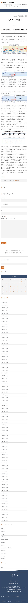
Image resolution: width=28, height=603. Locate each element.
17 (2, 288)
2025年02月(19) (4, 351)
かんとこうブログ (23, 15)
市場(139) (3, 531)
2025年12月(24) (4, 324)
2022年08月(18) (4, 433)
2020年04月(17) (4, 509)
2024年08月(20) (4, 367)
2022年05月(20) (4, 441)
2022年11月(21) (4, 424)
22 (21, 288)
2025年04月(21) (4, 345)
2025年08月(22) (4, 335)
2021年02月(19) (4, 482)
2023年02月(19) (4, 416)
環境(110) (3, 558)
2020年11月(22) (4, 490)
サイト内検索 (16, 596)
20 (14, 288)
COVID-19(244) (4, 539)
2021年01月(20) (4, 484)
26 (10, 291)
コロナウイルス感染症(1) (6, 547)
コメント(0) (16, 180)
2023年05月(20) (4, 408)
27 (14, 291)
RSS (2, 567)
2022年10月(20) (4, 427)
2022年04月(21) (4, 444)
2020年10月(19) (4, 493)
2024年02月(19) (4, 384)
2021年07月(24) (4, 468)
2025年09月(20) (4, 332)
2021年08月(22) (4, 465)
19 (10, 288)
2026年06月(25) (4, 307)
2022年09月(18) (4, 430)
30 (25, 291)
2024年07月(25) (4, 370)
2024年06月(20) (4, 373)
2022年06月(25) (4, 438)
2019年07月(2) (4, 520)
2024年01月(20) (4, 386)
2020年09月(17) (4, 495)
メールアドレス (4, 204)
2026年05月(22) (4, 310)
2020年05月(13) (4, 506)
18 (6, 288)
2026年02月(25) (4, 318)
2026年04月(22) (4, 313)
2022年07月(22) (4, 435)
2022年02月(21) (4, 449)
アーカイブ (4, 298)
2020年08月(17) (4, 498)
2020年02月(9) (4, 514)
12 (10, 286)
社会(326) (3, 550)
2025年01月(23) (4, 354)
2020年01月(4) (4, 517)
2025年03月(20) (4, 348)
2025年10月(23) (4, 329)
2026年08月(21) (4, 302)
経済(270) (3, 537)
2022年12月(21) (4, 422)
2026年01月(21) (4, 321)
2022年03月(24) (4, 446)
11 (6, 286)
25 (6, 291)
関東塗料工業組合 (7, 2)
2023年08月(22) (4, 400)
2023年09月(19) (4, 397)
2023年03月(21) (4, 414)
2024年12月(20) (4, 356)
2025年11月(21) (4, 326)
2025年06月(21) (4, 340)
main (22, 250)
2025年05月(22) (4, 343)
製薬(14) (3, 545)
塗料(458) (3, 528)
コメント (8, 217)
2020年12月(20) (4, 487)
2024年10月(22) (4, 362)
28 (17, 291)
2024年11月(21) (4, 359)
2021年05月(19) (4, 473)
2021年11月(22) (4, 457)
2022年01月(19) (4, 452)
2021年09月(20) (4, 463)
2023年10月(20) (4, 394)
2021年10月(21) (4, 460)
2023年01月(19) (4, 419)
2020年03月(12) (4, 512)
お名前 (3, 198)
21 (17, 288)
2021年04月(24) (4, 476)
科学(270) (3, 534)
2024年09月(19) (4, 365)
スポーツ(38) (4, 553)
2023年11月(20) (4, 392)
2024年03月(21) (4, 381)
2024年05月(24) (4, 375)
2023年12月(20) (4, 389)
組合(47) (3, 556)
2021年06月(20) (4, 471)
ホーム (18, 15)
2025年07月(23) (4, 337)
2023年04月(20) (4, 411)
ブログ (8, 596)
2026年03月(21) (4, 315)
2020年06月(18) (4, 503)
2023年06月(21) (4, 405)
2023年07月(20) (4, 403)
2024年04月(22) (4, 378)
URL (2, 210)
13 (14, 286)
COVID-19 (3, 177)
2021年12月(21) (4, 454)
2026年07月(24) (4, 305)
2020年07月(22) (4, 501)
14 (17, 286)
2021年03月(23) (4, 479)
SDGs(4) (3, 542)
